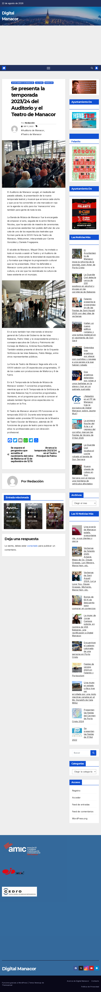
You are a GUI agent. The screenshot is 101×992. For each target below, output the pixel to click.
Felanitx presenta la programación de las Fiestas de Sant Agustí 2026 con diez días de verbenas (83, 308)
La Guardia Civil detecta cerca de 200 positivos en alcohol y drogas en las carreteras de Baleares (84, 283)
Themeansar (7, 985)
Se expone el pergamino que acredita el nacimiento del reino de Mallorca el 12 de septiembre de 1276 (22, 454)
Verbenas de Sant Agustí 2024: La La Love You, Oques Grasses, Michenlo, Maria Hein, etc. (84, 581)
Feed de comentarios (82, 811)
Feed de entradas (81, 804)
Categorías (77, 763)
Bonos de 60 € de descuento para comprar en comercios (83, 603)
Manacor (49, 83)
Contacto (95, 981)
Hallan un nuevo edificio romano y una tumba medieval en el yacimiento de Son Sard (84, 332)
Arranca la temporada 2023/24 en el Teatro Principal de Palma (45, 451)
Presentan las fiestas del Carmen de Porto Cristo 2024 (83, 716)
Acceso (75, 782)
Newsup (38, 983)
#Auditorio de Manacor (32, 130)
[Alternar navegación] (48, 68)
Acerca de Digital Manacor (78, 981)
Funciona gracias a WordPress (15, 983)
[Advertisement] (50, 45)
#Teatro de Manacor (31, 134)
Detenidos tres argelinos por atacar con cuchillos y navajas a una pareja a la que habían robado (84, 356)
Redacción (30, 123)
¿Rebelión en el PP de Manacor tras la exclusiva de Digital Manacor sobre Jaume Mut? (84, 405)
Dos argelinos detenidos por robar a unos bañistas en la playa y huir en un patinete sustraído (84, 381)
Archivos (76, 495)
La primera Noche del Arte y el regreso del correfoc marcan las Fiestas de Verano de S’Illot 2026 (83, 429)
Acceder (76, 797)
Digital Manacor (19, 968)
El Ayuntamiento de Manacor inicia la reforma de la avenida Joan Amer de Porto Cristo (84, 259)
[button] (92, 68)
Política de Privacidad (90, 987)
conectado (32, 545)
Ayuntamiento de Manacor (22, 83)
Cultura (39, 83)
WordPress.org (79, 818)
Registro (76, 790)
